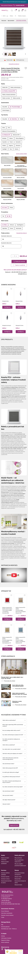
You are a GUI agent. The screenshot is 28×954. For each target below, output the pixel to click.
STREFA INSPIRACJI (8, 656)
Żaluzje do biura (18, 884)
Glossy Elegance (20, 138)
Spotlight (4, 149)
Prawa (11, 207)
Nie (9, 216)
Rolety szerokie (16, 98)
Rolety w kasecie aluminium (8, 94)
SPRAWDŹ (23, 1)
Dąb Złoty (4, 228)
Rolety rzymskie (6, 98)
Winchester (18, 228)
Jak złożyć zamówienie (6, 913)
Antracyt (12, 224)
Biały (5, 224)
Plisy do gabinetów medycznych (19, 860)
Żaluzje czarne (18, 876)
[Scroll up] (2, 54)
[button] (12, 10)
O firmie (3, 936)
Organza (11, 145)
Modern (4, 145)
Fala (11, 149)
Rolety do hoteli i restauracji (5, 858)
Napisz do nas (14, 825)
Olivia (3, 127)
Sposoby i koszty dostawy (7, 915)
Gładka (21, 119)
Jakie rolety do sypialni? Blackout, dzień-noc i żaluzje (19, 694)
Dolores (16, 149)
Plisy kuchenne (18, 858)
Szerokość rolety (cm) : (6, 236)
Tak (3, 216)
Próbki (2, 917)
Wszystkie (4, 106)
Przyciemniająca (16, 106)
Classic (11, 138)
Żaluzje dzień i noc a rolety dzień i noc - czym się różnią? (12, 677)
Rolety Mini (5, 87)
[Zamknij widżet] (2, 949)
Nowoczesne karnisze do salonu (6, 881)
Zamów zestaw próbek (21, 153)
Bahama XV (7, 134)
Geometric (18, 142)
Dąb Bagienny (20, 224)
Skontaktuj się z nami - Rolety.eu (9, 928)
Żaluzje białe (18, 878)
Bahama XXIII (16, 134)
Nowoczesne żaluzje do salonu (20, 881)
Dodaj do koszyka (20, 261)
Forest (11, 142)
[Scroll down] (25, 54)
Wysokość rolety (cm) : (6, 243)
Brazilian (4, 138)
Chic (9, 127)
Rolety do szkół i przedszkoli (5, 862)
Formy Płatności (5, 911)
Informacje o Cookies (6, 938)
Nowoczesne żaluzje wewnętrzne (19, 873)
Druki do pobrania (5, 926)
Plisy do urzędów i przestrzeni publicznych (20, 864)
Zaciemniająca (5, 110)
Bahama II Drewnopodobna (8, 131)
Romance (18, 145)
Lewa (5, 207)
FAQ (2, 924)
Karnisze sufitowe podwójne (5, 873)
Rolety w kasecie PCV (9, 91)
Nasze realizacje (5, 942)
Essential (4, 142)
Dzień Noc (14, 119)
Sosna (11, 228)
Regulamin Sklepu (5, 940)
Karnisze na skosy (5, 878)
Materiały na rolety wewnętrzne (17, 702)
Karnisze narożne (5, 876)
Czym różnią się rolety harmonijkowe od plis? (18, 685)
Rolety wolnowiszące (16, 87)
